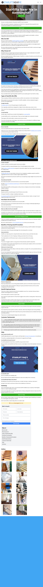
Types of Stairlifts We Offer (7, 433)
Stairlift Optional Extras (6, 438)
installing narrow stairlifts (36, 130)
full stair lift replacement (30, 336)
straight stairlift (5, 105)
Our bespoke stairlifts (5, 196)
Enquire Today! (21, 303)
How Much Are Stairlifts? (7, 435)
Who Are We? (4, 430)
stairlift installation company (18, 40)
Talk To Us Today (21, 394)
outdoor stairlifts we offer (9, 168)
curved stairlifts (27, 114)
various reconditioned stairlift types (12, 183)
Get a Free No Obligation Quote (21, 216)
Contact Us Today (21, 124)
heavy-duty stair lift (6, 173)
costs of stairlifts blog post (18, 222)
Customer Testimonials (6, 440)
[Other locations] (38, 2)
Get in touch (21, 15)
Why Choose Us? (5, 431)
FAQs (3, 442)
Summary (4, 444)
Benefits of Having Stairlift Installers (9, 437)
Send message (16, 423)
